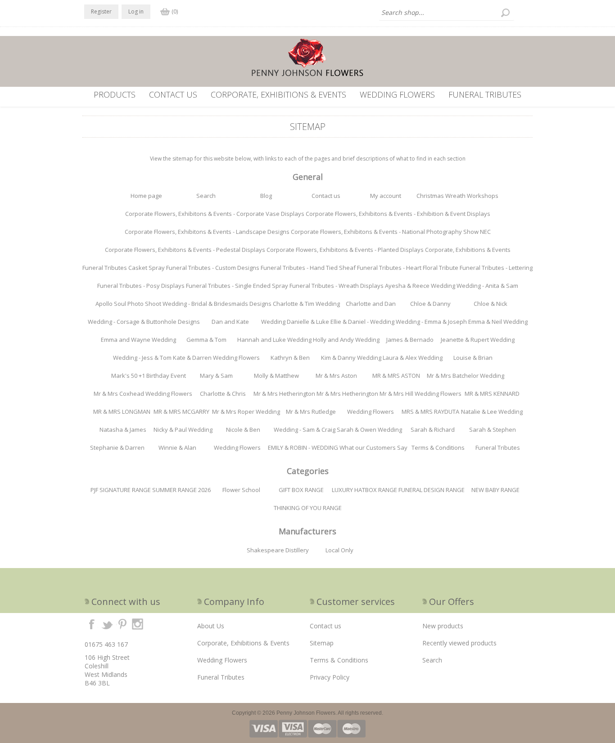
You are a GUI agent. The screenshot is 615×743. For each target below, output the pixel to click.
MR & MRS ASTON (396, 376)
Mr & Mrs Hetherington (284, 393)
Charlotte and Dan (371, 304)
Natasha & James (122, 429)
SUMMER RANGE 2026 (181, 490)
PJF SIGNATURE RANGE (120, 490)
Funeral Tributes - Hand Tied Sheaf (308, 268)
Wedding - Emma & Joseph (431, 322)
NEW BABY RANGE (495, 490)
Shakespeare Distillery (278, 550)
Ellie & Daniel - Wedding (362, 322)
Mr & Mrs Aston (336, 376)
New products (442, 626)
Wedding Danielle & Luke (295, 322)
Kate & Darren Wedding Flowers (216, 358)
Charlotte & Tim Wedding (306, 304)
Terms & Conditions (438, 447)
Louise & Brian (473, 358)
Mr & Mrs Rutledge (311, 411)
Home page (146, 196)
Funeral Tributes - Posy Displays (141, 286)
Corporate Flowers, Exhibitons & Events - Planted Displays (345, 250)
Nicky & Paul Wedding (183, 429)
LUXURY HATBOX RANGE (364, 490)
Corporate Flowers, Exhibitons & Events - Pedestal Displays (185, 250)
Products (115, 94)
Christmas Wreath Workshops (457, 196)
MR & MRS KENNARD (492, 393)
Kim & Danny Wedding (351, 358)
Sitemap (322, 643)
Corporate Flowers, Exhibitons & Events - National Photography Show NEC (391, 232)
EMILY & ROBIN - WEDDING (303, 447)
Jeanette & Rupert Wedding (478, 340)
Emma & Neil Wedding (498, 322)
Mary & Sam (216, 376)
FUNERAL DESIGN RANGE (431, 490)
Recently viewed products (459, 643)
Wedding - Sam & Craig (304, 429)
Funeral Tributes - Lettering (496, 268)
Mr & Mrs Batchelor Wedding (465, 376)
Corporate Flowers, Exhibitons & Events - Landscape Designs (207, 232)
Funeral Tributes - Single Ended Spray (237, 286)
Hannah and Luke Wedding (274, 340)
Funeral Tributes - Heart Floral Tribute (407, 268)
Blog (266, 196)
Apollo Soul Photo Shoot (128, 304)
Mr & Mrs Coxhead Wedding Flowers (143, 393)
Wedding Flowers (397, 94)
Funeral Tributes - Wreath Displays (336, 286)
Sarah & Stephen (492, 429)
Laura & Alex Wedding (413, 358)
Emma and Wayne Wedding (138, 340)
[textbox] (446, 12)
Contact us (173, 94)
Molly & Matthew (276, 376)
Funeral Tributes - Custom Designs (212, 268)
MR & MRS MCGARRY (181, 411)
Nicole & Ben (243, 429)
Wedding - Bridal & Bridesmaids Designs (217, 304)
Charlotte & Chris (223, 393)
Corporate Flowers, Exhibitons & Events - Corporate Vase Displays (214, 214)
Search (206, 196)
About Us (210, 626)
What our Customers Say (373, 447)
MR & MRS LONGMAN (121, 411)
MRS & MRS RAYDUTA (430, 411)
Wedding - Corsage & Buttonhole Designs (144, 322)
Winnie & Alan (177, 447)
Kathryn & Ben (290, 358)
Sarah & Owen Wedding (369, 429)
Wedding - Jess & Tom (142, 358)
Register (101, 11)
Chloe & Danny (430, 304)
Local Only (339, 550)
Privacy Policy (329, 677)
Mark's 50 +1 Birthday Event (148, 376)
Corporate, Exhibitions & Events (278, 94)
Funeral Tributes (484, 94)
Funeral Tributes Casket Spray (123, 268)
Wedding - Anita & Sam (487, 286)
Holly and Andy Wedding (346, 340)
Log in (136, 11)
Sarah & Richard (433, 429)
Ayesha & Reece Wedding (420, 286)
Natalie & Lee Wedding (492, 411)
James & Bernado (410, 340)
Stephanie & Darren (117, 447)
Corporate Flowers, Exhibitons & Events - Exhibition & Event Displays (398, 214)
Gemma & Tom (206, 340)
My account (385, 196)
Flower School (241, 490)
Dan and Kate (230, 322)
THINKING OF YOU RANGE (308, 508)
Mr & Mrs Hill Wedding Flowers (420, 393)
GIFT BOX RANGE (301, 490)
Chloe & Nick (490, 304)
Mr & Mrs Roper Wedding (246, 411)
